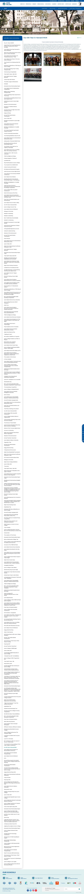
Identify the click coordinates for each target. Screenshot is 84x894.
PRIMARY (35, 4)
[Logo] (7, 5)
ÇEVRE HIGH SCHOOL (62, 8)
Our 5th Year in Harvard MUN (75, 8)
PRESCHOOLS (29, 4)
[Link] (77, 37)
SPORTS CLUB (68, 4)
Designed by (78, 892)
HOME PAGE (44, 8)
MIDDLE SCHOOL (41, 4)
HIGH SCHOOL (48, 4)
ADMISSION (75, 4)
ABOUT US (22, 4)
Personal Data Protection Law (9, 889)
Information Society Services (8, 888)
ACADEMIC (54, 4)
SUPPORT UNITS (61, 4)
